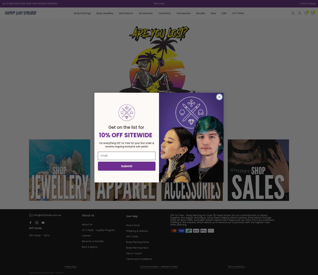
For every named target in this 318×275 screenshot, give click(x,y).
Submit (126, 166)
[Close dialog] (219, 97)
